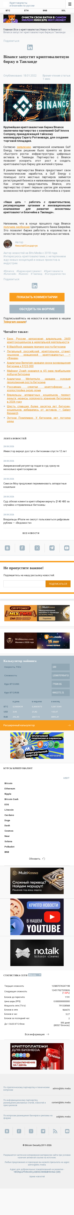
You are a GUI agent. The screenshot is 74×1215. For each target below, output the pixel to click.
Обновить (34, 858)
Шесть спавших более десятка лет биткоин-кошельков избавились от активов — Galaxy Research (39, 410)
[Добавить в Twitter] (14, 47)
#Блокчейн (9, 274)
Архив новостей (37, 1176)
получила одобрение (16, 227)
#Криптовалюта (53, 271)
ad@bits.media (63, 1117)
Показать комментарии (37, 297)
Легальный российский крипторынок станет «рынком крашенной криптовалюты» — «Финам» (39, 355)
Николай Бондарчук (26, 245)
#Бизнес (23, 274)
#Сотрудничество (55, 274)
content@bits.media (61, 1102)
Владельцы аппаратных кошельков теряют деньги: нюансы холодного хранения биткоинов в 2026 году (39, 398)
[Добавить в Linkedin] (30, 47)
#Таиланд (36, 274)
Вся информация (35, 1034)
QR (58, 1172)
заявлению (24, 147)
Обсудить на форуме (37, 309)
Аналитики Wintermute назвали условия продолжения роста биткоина (39, 380)
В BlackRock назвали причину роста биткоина (36, 346)
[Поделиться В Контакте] (38, 47)
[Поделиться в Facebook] (6, 47)
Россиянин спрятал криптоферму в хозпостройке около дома (39, 388)
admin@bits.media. (37, 1165)
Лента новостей (15, 438)
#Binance (8, 271)
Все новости (31, 533)
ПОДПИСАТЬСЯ (58, 584)
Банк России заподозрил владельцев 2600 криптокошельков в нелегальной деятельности (39, 340)
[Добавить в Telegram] (22, 47)
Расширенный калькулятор (19, 725)
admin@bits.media (62, 1088)
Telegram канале (14, 321)
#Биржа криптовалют (29, 271)
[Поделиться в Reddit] (46, 47)
